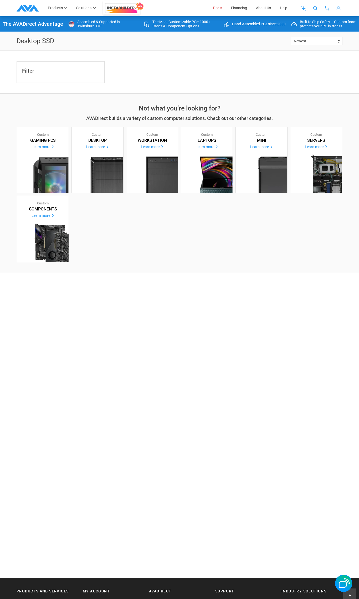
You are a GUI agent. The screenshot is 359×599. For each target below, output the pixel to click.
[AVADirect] (28, 8)
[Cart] (327, 8)
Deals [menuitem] (217, 8)
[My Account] (338, 8)
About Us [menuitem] (263, 8)
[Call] (304, 8)
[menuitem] (123, 8)
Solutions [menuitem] (83, 8)
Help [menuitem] (283, 8)
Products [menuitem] (55, 8)
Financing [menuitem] (239, 8)
